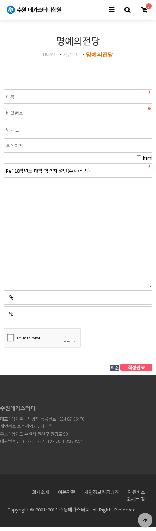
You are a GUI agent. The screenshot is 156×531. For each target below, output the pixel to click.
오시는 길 (135, 498)
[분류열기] (111, 10)
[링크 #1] (11, 297)
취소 (114, 368)
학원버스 (136, 492)
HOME (50, 54)
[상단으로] (145, 520)
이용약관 (66, 492)
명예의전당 (99, 54)
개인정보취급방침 (101, 492)
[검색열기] (127, 10)
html (147, 158)
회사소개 (40, 492)
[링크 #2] (11, 314)
